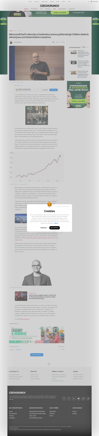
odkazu (56, 223)
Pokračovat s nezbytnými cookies (62, 206)
